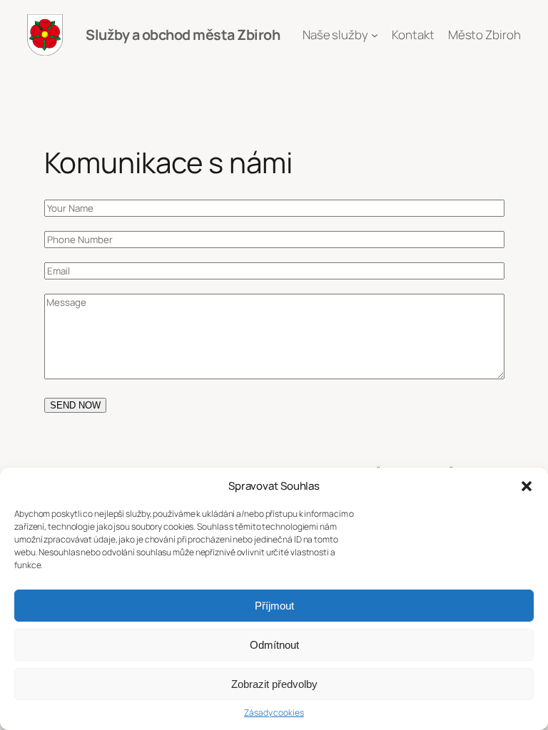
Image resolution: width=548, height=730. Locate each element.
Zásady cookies (274, 713)
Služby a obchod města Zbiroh (183, 34)
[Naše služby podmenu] (374, 34)
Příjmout (274, 606)
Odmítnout (274, 645)
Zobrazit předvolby (274, 684)
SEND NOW (75, 405)
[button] (526, 486)
